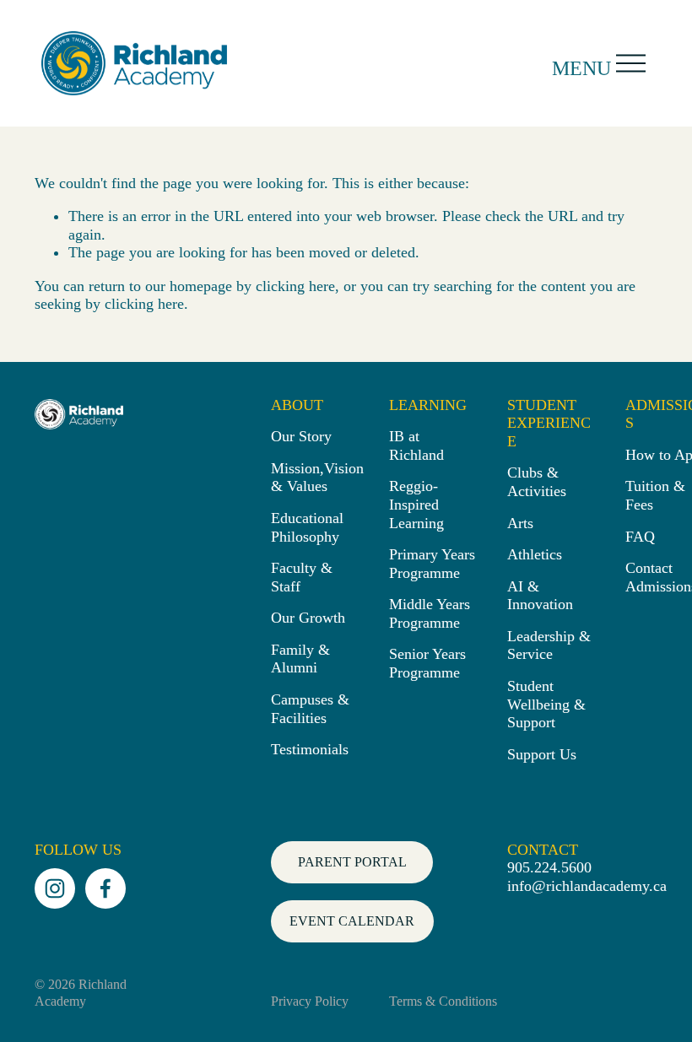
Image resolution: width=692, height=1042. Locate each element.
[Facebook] (105, 888)
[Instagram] (55, 888)
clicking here (295, 286)
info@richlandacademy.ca (587, 885)
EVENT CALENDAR (351, 921)
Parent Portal (352, 862)
